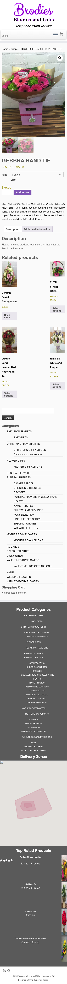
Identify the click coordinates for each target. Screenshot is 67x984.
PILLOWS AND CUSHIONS (28, 510)
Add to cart (22, 192)
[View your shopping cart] (62, 34)
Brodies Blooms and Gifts (29, 975)
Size (4, 174)
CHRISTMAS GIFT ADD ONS (30, 449)
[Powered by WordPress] (53, 975)
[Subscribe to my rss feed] (3, 36)
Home (5, 49)
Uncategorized (15, 555)
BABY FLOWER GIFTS (19, 431)
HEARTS (18, 501)
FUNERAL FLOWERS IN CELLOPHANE (35, 496)
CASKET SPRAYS (23, 483)
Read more (7, 316)
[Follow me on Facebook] (7, 36)
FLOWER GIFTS (28, 49)
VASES (10, 572)
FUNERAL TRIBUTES (19, 477)
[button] (60, 58)
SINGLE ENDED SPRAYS (27, 519)
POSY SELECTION (24, 514)
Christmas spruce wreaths (28, 454)
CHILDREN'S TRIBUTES (27, 488)
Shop (14, 49)
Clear (13, 179)
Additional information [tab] (37, 229)
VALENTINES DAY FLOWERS (23, 560)
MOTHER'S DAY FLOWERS (22, 534)
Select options (57, 309)
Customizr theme (41, 979)
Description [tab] (12, 229)
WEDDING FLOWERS (19, 577)
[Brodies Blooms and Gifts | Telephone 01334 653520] (33, 12)
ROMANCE (13, 546)
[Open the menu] (55, 34)
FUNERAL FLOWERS (18, 473)
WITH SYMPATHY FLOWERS (23, 581)
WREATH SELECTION (26, 528)
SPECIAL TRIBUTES (25, 523)
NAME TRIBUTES (23, 505)
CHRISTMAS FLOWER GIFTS (23, 443)
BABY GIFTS (21, 437)
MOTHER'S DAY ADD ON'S (28, 540)
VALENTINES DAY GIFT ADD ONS (32, 566)
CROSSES (19, 492)
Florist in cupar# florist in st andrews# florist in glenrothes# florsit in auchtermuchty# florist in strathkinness (33, 215)
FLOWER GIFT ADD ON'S (28, 466)
